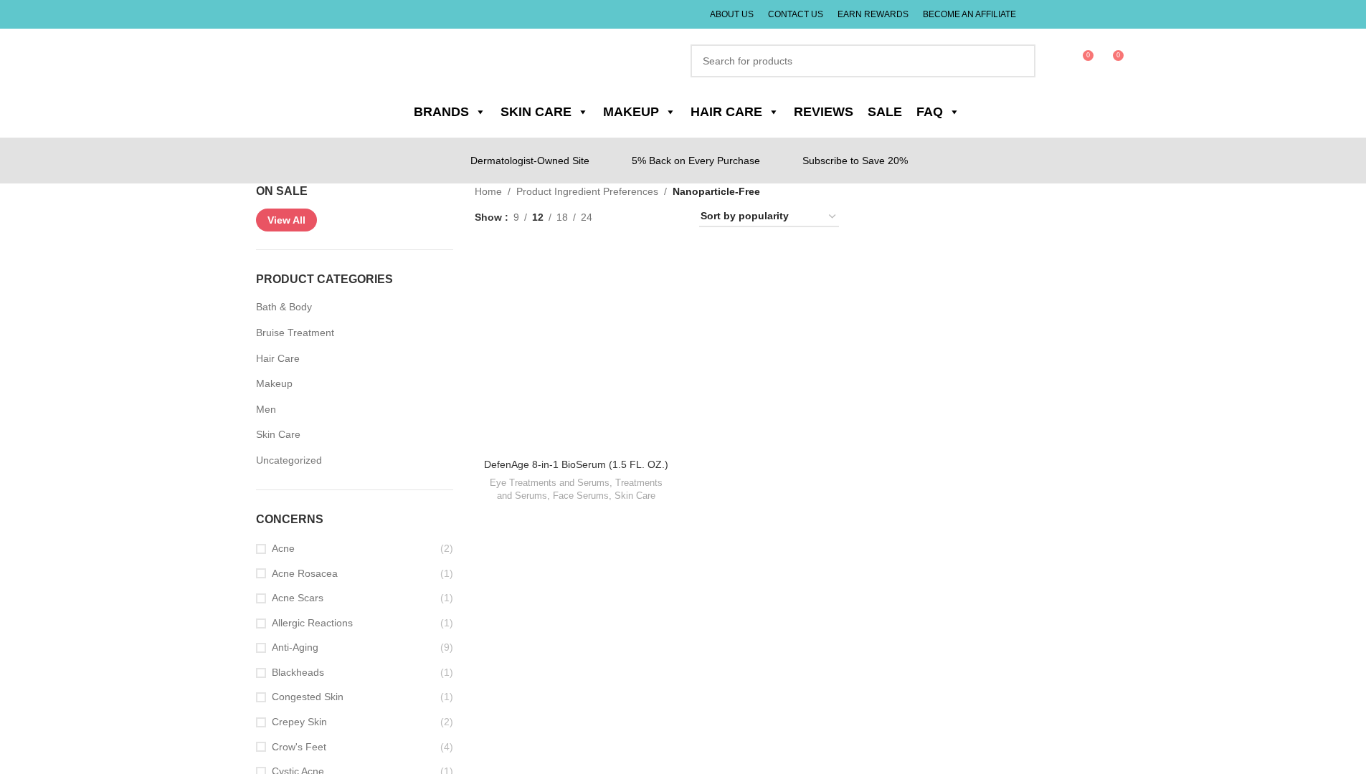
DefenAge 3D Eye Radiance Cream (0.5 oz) (1009, 471)
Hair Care (723, 112)
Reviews (816, 112)
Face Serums (580, 510)
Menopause (772, 483)
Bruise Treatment (296, 333)
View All (286, 220)
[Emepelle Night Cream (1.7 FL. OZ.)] (792, 350)
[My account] (1048, 61)
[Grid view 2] (625, 217)
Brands (451, 112)
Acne (283, 549)
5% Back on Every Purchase (699, 160)
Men (266, 409)
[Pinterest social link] (1110, 14)
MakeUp (631, 112)
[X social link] (1047, 14)
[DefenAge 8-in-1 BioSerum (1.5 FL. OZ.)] (576, 350)
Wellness (724, 483)
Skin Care (540, 112)
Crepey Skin (299, 722)
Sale (874, 112)
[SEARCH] (1010, 60)
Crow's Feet (299, 747)
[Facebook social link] (1028, 14)
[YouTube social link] (1089, 14)
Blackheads (297, 672)
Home (488, 191)
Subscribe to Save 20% (853, 160)
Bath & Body (284, 307)
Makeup (274, 384)
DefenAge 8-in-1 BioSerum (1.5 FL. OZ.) (575, 471)
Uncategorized (289, 460)
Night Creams (829, 483)
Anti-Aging (296, 647)
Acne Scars (297, 598)
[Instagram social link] (1068, 14)
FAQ (916, 112)
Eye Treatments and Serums (549, 496)
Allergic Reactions (312, 623)
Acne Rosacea (304, 574)
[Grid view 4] (670, 217)
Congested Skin (307, 697)
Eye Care (987, 496)
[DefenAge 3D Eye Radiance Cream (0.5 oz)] (1009, 350)
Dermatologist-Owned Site (535, 160)
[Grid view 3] (648, 217)
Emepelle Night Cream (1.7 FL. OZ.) (792, 464)
